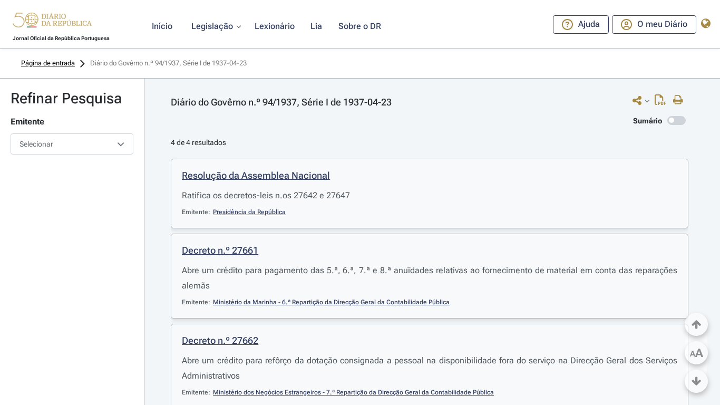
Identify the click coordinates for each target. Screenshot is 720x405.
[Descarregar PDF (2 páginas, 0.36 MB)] (663, 102)
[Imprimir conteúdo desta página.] (680, 100)
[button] (52, 22)
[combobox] (72, 144)
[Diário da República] (52, 22)
